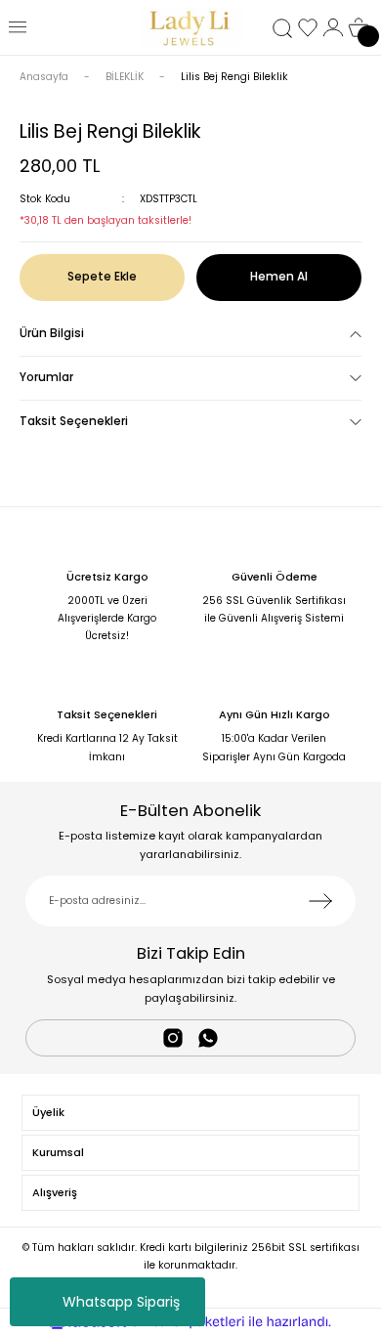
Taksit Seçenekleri (74, 421)
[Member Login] (333, 27)
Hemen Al (279, 276)
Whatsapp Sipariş (121, 1302)
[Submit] (320, 901)
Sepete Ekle (102, 276)
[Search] (282, 28)
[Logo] (190, 27)
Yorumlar (46, 377)
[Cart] (358, 27)
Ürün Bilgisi (52, 333)
